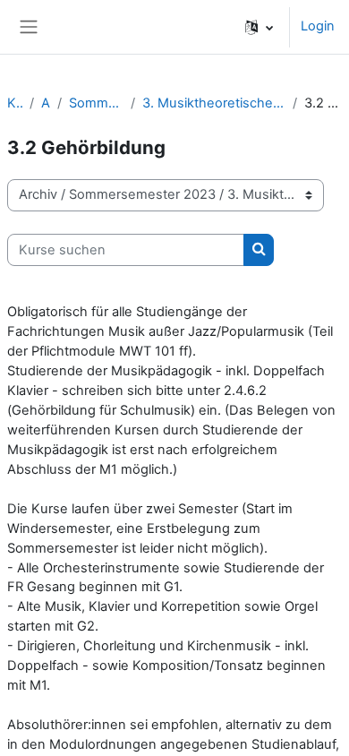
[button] (259, 27)
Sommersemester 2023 (96, 103)
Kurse (14, 103)
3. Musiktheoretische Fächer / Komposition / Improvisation (213, 103)
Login (318, 26)
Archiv (45, 103)
